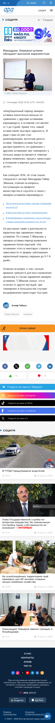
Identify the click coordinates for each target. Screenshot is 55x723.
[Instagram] (18, 673)
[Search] (44, 3)
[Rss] (42, 673)
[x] (22, 673)
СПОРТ (42, 10)
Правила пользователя (9, 713)
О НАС (27, 653)
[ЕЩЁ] (50, 11)
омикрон (28, 314)
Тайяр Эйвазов (12, 314)
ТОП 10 (27, 666)
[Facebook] (13, 673)
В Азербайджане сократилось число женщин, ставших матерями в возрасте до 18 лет (28, 220)
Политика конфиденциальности (35, 713)
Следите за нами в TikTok (20, 403)
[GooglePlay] (17, 700)
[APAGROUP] (27, 693)
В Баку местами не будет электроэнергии (26, 212)
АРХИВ (27, 661)
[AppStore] (37, 700)
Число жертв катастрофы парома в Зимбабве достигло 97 (28, 205)
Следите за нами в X (18, 418)
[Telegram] (32, 673)
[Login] (51, 3)
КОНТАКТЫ (27, 657)
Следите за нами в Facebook (22, 411)
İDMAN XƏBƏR (27, 328)
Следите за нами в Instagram (21, 395)
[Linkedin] (37, 673)
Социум (48, 19)
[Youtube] (27, 673)
